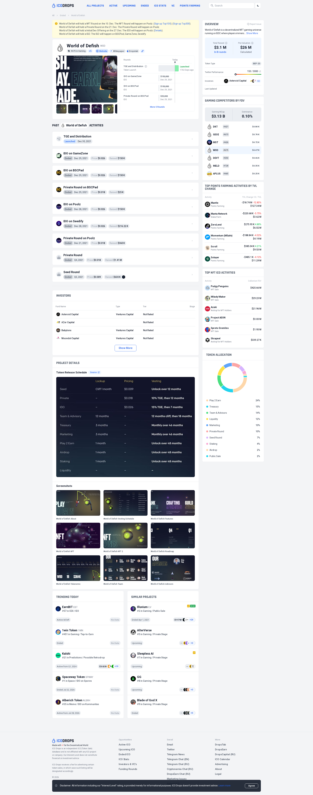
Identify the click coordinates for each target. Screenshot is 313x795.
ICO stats (160, 6)
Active (113, 6)
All (53, 15)
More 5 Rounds (157, 107)
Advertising (221, 764)
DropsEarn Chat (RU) (178, 773)
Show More (125, 348)
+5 (90, 51)
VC (173, 6)
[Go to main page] (63, 5)
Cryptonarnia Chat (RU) (180, 769)
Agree (251, 785)
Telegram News (176, 754)
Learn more (225, 785)
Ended (145, 6)
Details (158, 30)
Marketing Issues (176, 778)
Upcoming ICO (127, 749)
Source (93, 372)
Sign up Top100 (162, 23)
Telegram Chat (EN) (178, 759)
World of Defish (78, 15)
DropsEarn (221, 749)
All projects (95, 6)
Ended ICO (124, 754)
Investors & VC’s (128, 764)
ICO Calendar (222, 759)
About (218, 769)
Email (170, 744)
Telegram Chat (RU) (178, 764)
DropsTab (220, 744)
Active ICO (124, 744)
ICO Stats (124, 759)
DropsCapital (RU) (225, 754)
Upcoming (129, 6)
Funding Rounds (128, 769)
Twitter (171, 749)
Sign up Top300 (181, 23)
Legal (218, 773)
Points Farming (190, 6)
